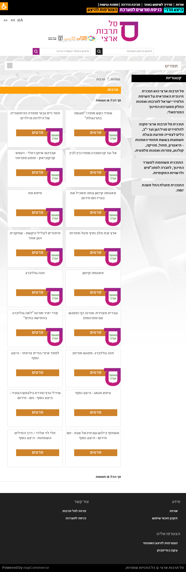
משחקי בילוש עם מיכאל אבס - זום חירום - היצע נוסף (93, 435)
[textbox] (128, 51)
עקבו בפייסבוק (167, 551)
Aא (5, 20)
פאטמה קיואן (93, 273)
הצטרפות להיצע (102, 10)
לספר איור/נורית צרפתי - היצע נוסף (35, 356)
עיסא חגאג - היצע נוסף (93, 393)
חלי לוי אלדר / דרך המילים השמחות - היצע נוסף (35, 435)
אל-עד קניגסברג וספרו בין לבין (93, 153)
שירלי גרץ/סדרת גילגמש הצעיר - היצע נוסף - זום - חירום (35, 395)
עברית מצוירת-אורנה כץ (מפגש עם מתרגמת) (93, 316)
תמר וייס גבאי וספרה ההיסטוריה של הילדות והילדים (35, 116)
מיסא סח (35, 193)
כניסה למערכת (76, 518)
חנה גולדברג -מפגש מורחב (93, 353)
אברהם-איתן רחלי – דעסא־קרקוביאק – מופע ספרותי (35, 155)
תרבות (100, 79)
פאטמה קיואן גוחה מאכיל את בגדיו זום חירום (93, 196)
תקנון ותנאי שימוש (165, 518)
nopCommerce (36, 568)
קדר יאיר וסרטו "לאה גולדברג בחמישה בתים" (35, 316)
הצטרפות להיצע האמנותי (160, 543)
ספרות (115, 79)
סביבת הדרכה (130, 5)
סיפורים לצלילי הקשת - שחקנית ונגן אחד (35, 236)
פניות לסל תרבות (74, 511)
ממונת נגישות (109, 5)
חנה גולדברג (35, 273)
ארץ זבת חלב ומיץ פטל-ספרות (93, 233)
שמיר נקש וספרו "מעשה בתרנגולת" (93, 116)
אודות (174, 511)
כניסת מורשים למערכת (140, 10)
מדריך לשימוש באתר (158, 5)
